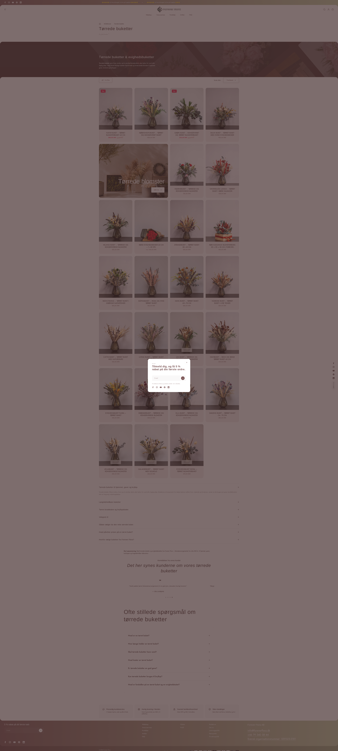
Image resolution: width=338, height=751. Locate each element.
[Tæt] (187, 362)
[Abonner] (183, 378)
